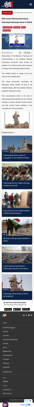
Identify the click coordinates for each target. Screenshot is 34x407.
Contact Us (7, 389)
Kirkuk (23, 27)
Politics (5, 331)
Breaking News (7, 12)
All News (6, 363)
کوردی (5, 385)
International (7, 355)
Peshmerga (17, 27)
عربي (4, 378)
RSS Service (7, 393)
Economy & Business (10, 339)
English (5, 382)
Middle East (7, 351)
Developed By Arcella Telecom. (17, 400)
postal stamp (6, 30)
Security (6, 335)
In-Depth (6, 359)
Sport (5, 347)
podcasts (6, 367)
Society (5, 343)
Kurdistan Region (7, 27)
